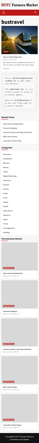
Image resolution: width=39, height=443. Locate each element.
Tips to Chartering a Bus (12, 57)
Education (7, 180)
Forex (5, 198)
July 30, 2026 (13, 276)
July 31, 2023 (13, 59)
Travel (5, 51)
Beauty (6, 167)
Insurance (7, 215)
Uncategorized (9, 228)
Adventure (7, 154)
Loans (5, 219)
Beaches (6, 163)
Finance (6, 185)
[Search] (35, 12)
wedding (6, 232)
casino (5, 172)
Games (5, 202)
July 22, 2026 (13, 390)
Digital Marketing (9, 176)
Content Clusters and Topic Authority (17, 132)
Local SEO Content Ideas (12, 141)
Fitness (6, 189)
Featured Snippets (10, 128)
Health (5, 206)
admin (6, 59)
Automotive (7, 159)
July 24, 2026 (13, 352)
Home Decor (7, 211)
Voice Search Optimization (13, 124)
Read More (6, 68)
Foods (5, 193)
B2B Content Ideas (10, 137)
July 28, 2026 (13, 314)
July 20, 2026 (13, 427)
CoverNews (14, 439)
